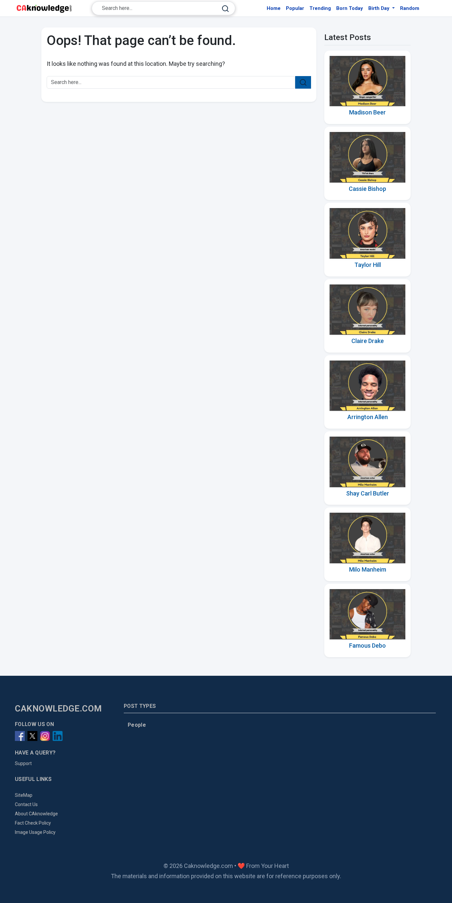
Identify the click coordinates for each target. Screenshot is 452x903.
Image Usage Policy (35, 832)
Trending (320, 8)
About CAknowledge (36, 813)
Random (409, 8)
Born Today (349, 8)
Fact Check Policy (33, 823)
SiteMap (23, 795)
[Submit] (225, 8)
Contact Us (26, 804)
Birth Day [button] (379, 8)
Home (274, 8)
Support (23, 763)
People (137, 725)
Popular (295, 8)
